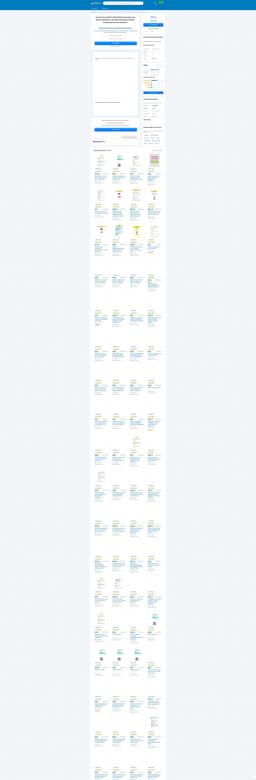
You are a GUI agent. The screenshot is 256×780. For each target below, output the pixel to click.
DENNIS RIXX (155, 70)
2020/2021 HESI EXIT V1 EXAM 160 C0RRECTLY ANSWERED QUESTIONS (136, 319)
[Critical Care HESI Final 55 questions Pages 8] (155, 337)
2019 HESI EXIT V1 (117, 670)
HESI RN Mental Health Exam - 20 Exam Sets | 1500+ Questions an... (118, 389)
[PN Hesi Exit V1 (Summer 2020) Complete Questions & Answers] (119, 441)
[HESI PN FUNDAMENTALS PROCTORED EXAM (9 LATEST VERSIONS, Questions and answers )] (137, 337)
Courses (94, 8)
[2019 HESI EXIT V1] (119, 654)
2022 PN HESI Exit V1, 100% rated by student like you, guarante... (101, 177)
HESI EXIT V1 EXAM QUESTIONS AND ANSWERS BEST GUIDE (136, 177)
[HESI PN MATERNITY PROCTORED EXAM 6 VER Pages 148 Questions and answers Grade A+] (119, 337)
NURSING (94, 12)
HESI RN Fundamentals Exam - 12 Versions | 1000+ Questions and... (101, 389)
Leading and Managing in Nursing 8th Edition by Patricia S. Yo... (136, 776)
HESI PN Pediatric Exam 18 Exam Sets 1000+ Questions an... (101, 459)
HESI (99, 12)
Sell (162, 2)
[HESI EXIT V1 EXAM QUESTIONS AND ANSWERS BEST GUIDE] (137, 160)
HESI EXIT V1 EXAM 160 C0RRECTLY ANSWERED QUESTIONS (101, 319)
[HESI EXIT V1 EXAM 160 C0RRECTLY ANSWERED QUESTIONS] (102, 301)
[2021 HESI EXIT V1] (119, 618)
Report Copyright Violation (130, 137)
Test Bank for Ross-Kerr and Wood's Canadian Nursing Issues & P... (118, 705)
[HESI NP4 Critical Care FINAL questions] (155, 231)
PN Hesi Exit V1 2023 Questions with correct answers (154, 565)
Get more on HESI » (157, 150)
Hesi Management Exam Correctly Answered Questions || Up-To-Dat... (119, 530)
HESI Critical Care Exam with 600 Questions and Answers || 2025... (118, 565)
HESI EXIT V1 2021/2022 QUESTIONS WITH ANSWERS (136, 600)
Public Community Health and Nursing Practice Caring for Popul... (118, 741)
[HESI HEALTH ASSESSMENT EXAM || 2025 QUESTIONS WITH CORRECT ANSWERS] (137, 547)
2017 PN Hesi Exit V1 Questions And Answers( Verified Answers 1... (118, 600)
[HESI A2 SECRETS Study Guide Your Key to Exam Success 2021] (155, 654)
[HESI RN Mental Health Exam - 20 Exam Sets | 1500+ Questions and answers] (119, 371)
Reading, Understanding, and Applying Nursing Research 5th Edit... (101, 741)
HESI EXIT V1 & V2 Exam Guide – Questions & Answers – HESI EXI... (118, 281)
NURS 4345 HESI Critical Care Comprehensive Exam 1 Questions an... (101, 423)
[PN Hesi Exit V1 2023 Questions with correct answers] (155, 547)
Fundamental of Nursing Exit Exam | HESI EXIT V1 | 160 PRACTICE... (119, 177)
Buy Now (117, 43)
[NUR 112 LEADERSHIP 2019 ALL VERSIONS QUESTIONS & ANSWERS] (137, 405)
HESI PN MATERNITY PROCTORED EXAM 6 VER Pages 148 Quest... (118, 355)
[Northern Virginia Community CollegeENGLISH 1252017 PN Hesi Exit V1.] (137, 618)
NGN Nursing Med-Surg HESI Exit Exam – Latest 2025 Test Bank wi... (154, 213)
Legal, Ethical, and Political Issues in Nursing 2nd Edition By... (136, 741)
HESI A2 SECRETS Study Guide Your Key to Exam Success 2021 (154, 671)
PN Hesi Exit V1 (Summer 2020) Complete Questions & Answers (118, 459)
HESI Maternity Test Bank (154, 387)
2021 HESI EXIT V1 (117, 634)
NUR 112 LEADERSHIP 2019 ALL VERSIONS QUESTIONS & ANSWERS (136, 423)
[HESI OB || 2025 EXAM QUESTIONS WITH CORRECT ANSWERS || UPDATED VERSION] (155, 477)
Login (155, 4)
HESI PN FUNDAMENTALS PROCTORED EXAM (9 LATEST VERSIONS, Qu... (137, 355)
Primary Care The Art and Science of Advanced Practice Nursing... (118, 776)
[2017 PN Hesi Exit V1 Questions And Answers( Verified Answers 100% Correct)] (119, 583)
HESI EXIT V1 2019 (99, 670)
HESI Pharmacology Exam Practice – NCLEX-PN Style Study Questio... (101, 530)
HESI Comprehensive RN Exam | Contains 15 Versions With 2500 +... (136, 389)
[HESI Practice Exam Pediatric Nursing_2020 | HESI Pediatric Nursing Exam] (155, 441)
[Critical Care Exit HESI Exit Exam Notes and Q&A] (102, 195)
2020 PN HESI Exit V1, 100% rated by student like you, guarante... (101, 355)
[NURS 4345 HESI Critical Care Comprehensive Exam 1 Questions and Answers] (102, 405)
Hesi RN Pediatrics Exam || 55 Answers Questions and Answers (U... (136, 494)
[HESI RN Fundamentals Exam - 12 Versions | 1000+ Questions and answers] (102, 371)
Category (145, 108)
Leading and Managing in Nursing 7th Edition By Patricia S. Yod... (154, 776)
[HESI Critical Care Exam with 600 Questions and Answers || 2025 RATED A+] (119, 547)
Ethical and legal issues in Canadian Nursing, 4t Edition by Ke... (101, 705)
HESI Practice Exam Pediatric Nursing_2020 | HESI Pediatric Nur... (154, 459)
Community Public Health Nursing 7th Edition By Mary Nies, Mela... (101, 776)
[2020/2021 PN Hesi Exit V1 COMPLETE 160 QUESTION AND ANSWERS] (155, 405)
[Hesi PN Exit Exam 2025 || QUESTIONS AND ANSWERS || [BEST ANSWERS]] (155, 301)
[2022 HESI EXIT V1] (155, 618)
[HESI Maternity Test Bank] (155, 371)
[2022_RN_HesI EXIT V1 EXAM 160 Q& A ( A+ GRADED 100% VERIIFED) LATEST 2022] (155, 160)
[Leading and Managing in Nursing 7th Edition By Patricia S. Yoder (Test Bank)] (155, 758)
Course (145, 105)
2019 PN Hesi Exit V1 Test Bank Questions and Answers (101, 600)
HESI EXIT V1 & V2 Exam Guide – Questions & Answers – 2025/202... (101, 281)
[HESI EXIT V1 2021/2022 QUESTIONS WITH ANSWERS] (137, 583)
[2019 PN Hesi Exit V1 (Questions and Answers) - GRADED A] (102, 618)
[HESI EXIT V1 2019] (102, 654)
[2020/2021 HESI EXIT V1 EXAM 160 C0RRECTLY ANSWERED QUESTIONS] (137, 301)
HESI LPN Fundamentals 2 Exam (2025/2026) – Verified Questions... (119, 494)
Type (144, 58)
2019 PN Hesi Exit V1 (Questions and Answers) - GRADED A (101, 636)
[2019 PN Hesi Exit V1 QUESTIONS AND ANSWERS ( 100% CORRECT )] (137, 441)
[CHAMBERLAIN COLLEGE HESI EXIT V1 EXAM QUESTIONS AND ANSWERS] (155, 583)
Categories (104, 8)
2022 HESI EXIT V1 (152, 634)
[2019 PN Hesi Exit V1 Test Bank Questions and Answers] (102, 583)
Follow (160, 65)
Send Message (153, 92)
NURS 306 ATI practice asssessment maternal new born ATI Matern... (118, 423)
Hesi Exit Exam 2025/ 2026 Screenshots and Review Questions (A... (154, 703)
